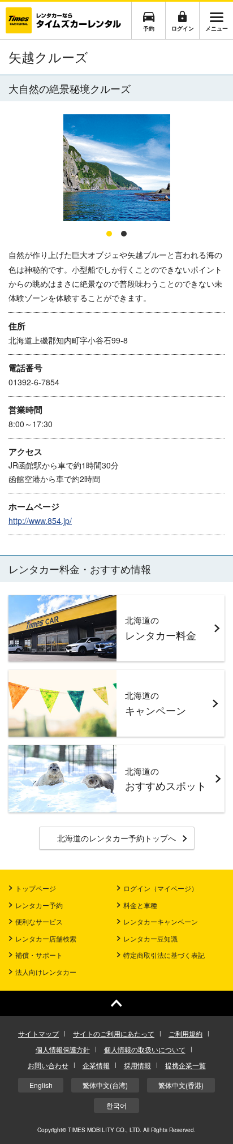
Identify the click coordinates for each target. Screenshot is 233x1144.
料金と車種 (140, 905)
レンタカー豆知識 (150, 938)
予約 (148, 28)
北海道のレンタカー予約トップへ (116, 838)
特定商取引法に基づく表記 (164, 955)
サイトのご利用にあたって (113, 1033)
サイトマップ (38, 1033)
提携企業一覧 (185, 1065)
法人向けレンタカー (45, 972)
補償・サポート (39, 955)
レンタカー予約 (39, 905)
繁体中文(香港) (181, 1085)
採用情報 (137, 1065)
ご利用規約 (185, 1033)
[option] (116, 168)
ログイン (182, 28)
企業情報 (96, 1065)
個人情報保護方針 (63, 1049)
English (41, 1085)
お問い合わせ (48, 1065)
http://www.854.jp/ (40, 520)
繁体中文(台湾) (105, 1085)
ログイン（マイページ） (160, 888)
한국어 (116, 1105)
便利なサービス (39, 921)
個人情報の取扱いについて (144, 1049)
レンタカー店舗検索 (45, 938)
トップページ (35, 888)
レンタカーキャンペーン (160, 921)
